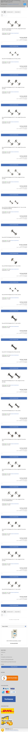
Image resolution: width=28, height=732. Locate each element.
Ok (24, 4)
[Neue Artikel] (25, 626)
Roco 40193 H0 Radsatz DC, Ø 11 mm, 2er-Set (11, 410)
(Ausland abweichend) (15, 33)
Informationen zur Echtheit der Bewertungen (12, 730)
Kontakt (2, 664)
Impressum (3, 652)
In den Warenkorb (14, 46)
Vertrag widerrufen (14, 666)
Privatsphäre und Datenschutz (12, 4)
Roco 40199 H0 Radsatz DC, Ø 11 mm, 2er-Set (11, 589)
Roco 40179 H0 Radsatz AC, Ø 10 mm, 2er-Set (11, 58)
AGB (2, 654)
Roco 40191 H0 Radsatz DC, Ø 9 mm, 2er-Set (11, 351)
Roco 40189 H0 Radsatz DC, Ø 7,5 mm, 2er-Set (11, 294)
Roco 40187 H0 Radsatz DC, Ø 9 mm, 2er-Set (11, 237)
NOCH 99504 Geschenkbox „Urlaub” (14, 640)
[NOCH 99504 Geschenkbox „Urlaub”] (14, 634)
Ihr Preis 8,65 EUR (14, 643)
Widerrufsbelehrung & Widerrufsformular (8, 661)
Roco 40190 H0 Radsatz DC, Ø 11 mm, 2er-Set (11, 323)
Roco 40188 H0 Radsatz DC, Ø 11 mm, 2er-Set (11, 265)
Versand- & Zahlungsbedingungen (7, 659)
